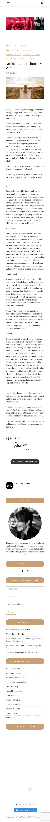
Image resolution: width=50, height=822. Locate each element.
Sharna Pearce (23, 483)
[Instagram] (14, 799)
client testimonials (13, 668)
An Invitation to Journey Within (18, 629)
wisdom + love (32, 58)
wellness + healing (15, 58)
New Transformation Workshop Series (21, 652)
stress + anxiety (13, 54)
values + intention (31, 54)
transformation (12, 695)
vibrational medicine (14, 704)
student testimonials (14, 691)
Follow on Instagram (27, 810)
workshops (10, 717)
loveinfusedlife (8, 788)
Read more (10, 407)
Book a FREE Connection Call (25, 462)
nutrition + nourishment (15, 677)
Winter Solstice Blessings (16, 634)
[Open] (8, 793)
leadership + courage (16, 46)
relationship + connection (19, 50)
